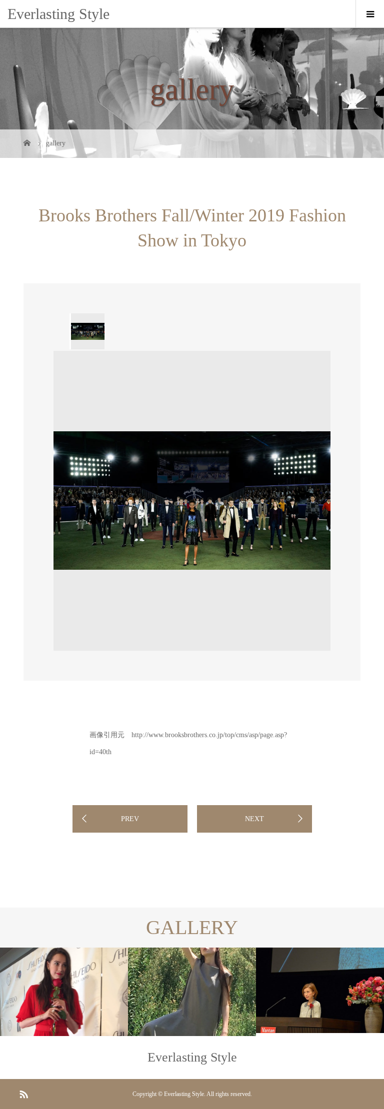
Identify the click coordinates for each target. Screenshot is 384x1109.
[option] (87, 331)
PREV (130, 819)
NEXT (254, 819)
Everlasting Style (59, 13)
